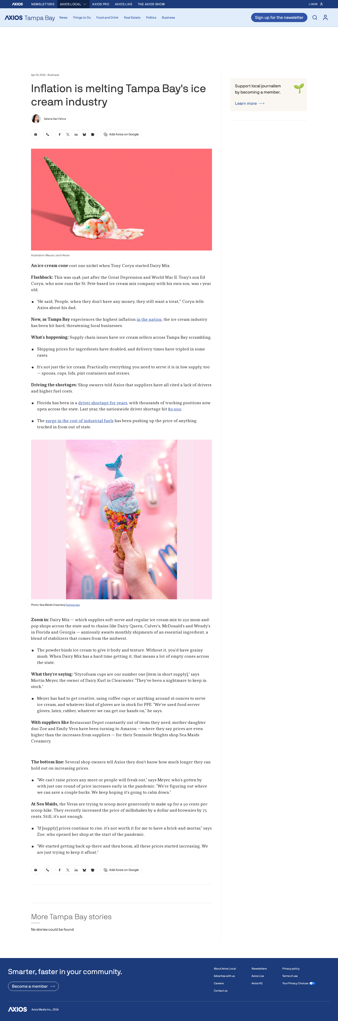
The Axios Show (151, 4)
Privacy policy (291, 968)
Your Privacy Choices (295, 983)
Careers (219, 983)
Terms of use (290, 976)
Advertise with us (224, 976)
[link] (35, 134)
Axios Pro (100, 4)
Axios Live (123, 4)
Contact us (220, 990)
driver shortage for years (102, 403)
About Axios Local (225, 968)
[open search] (315, 17)
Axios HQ (257, 983)
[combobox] (73, 4)
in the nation (149, 320)
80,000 (174, 409)
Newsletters (42, 4)
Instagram (73, 605)
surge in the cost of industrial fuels (80, 421)
